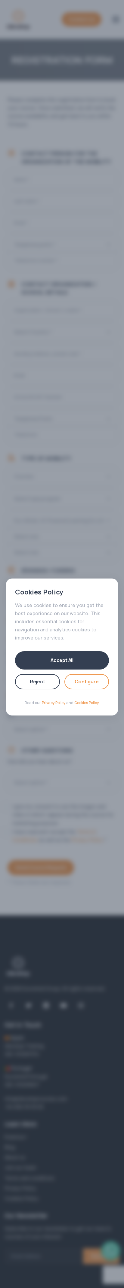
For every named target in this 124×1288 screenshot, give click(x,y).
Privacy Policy (53, 702)
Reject (37, 681)
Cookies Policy (86, 702)
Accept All (62, 660)
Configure (86, 681)
